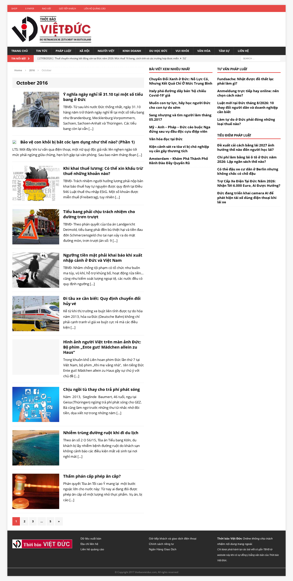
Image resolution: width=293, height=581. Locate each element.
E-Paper (29, 8)
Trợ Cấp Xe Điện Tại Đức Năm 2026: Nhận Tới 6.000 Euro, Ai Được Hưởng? (248, 183)
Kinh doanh (132, 51)
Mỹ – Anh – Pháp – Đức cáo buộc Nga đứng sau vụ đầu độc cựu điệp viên (179, 129)
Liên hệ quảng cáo (95, 8)
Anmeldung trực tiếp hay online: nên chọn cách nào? (248, 93)
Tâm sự (224, 51)
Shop (14, 8)
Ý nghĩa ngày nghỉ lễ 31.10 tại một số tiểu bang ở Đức (103, 97)
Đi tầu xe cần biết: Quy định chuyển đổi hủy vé (102, 301)
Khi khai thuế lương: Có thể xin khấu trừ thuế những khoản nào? (103, 171)
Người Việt (106, 51)
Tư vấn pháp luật (232, 69)
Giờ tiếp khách (67, 8)
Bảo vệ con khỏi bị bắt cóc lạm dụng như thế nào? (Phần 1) (77, 142)
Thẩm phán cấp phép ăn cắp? (92, 476)
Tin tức (41, 51)
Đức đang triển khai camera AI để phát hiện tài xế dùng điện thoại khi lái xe (246, 197)
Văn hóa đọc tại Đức (166, 139)
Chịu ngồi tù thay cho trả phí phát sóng (101, 389)
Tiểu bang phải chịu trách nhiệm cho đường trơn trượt (99, 214)
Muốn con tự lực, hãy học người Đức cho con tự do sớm (179, 105)
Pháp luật (63, 51)
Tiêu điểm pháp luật (234, 135)
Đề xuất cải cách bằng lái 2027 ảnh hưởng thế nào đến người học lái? (245, 147)
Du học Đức (158, 51)
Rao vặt (46, 8)
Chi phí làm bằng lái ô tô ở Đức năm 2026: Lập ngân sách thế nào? (247, 159)
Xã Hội (84, 51)
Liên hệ (243, 51)
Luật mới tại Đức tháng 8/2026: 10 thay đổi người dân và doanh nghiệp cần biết (247, 107)
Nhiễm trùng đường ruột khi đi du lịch (100, 432)
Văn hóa (203, 51)
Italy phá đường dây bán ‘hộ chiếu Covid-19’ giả (177, 93)
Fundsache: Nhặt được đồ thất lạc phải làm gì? (245, 81)
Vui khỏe (182, 51)
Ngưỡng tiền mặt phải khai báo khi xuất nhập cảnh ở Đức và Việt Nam (102, 257)
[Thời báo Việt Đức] (51, 29)
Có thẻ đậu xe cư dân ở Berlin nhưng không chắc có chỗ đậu (247, 171)
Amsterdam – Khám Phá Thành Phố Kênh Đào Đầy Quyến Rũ (178, 160)
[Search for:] (261, 58)
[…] (90, 128)
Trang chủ (19, 51)
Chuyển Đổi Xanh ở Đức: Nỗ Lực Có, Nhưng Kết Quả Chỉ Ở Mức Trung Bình (180, 81)
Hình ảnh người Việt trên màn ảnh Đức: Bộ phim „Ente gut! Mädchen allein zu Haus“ (102, 347)
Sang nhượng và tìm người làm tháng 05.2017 (180, 117)
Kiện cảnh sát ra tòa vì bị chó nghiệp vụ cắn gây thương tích (179, 148)
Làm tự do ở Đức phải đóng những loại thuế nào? (246, 121)
